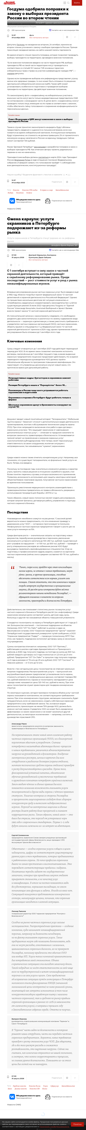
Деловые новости (21, 1088)
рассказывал (40, 147)
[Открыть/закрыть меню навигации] (64, 3)
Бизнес (44, 1088)
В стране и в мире (46, 190)
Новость (16, 190)
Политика (20, 193)
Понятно (77, 1124)
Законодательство (62, 190)
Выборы (10, 193)
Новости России (34, 1086)
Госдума (29, 193)
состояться (43, 157)
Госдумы (21, 45)
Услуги (45, 1086)
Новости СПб (35, 1088)
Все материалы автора (38, 38)
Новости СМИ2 (14, 209)
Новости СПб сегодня (29, 190)
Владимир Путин (22, 160)
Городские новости (19, 1086)
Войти (77, 3)
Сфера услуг (55, 1086)
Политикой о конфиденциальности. (54, 1127)
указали (11, 73)
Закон (10, 1088)
